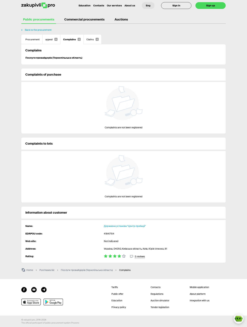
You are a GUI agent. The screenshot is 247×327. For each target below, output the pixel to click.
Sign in (176, 5)
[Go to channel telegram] (44, 289)
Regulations (157, 293)
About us (130, 5)
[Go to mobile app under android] (53, 302)
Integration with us (199, 300)
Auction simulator (160, 300)
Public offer (117, 293)
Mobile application (199, 287)
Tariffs (114, 287)
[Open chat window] (239, 319)
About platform (198, 293)
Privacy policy (118, 307)
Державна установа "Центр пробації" (125, 226)
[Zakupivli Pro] (38, 5)
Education (85, 5)
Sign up (210, 5)
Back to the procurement (38, 29)
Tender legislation (160, 307)
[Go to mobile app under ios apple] (31, 302)
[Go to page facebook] (24, 289)
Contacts (98, 5)
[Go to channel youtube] (34, 289)
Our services (114, 5)
